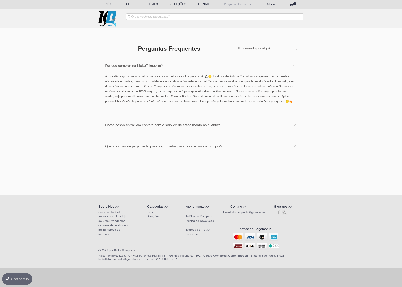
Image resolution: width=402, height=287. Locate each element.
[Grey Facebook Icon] (279, 212)
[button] (293, 4)
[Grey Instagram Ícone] (284, 212)
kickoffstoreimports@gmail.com (244, 212)
